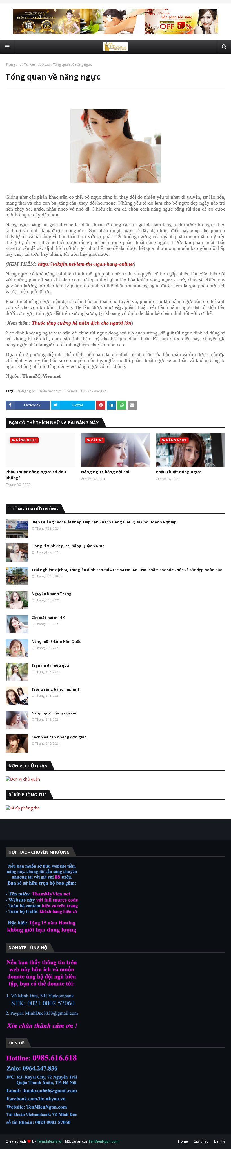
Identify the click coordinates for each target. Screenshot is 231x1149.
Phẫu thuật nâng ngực (178, 471)
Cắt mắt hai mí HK (48, 617)
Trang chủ (13, 64)
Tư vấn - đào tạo (37, 64)
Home (183, 1141)
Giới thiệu (201, 1141)
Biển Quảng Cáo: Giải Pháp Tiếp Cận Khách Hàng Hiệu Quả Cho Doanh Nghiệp (104, 521)
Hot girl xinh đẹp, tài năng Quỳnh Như (68, 545)
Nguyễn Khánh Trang (52, 593)
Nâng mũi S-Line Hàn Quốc (56, 641)
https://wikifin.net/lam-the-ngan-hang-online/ (86, 264)
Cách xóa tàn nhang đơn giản (59, 736)
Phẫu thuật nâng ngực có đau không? (36, 474)
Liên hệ (219, 1141)
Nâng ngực (26, 391)
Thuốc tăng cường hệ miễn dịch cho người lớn (81, 323)
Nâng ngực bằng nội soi (105, 471)
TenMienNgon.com (103, 1141)
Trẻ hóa (71, 391)
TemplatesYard (49, 1141)
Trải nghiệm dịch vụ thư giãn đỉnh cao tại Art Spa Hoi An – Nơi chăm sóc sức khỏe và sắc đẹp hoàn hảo (127, 569)
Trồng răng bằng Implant (55, 689)
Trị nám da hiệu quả (50, 665)
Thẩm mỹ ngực (49, 391)
